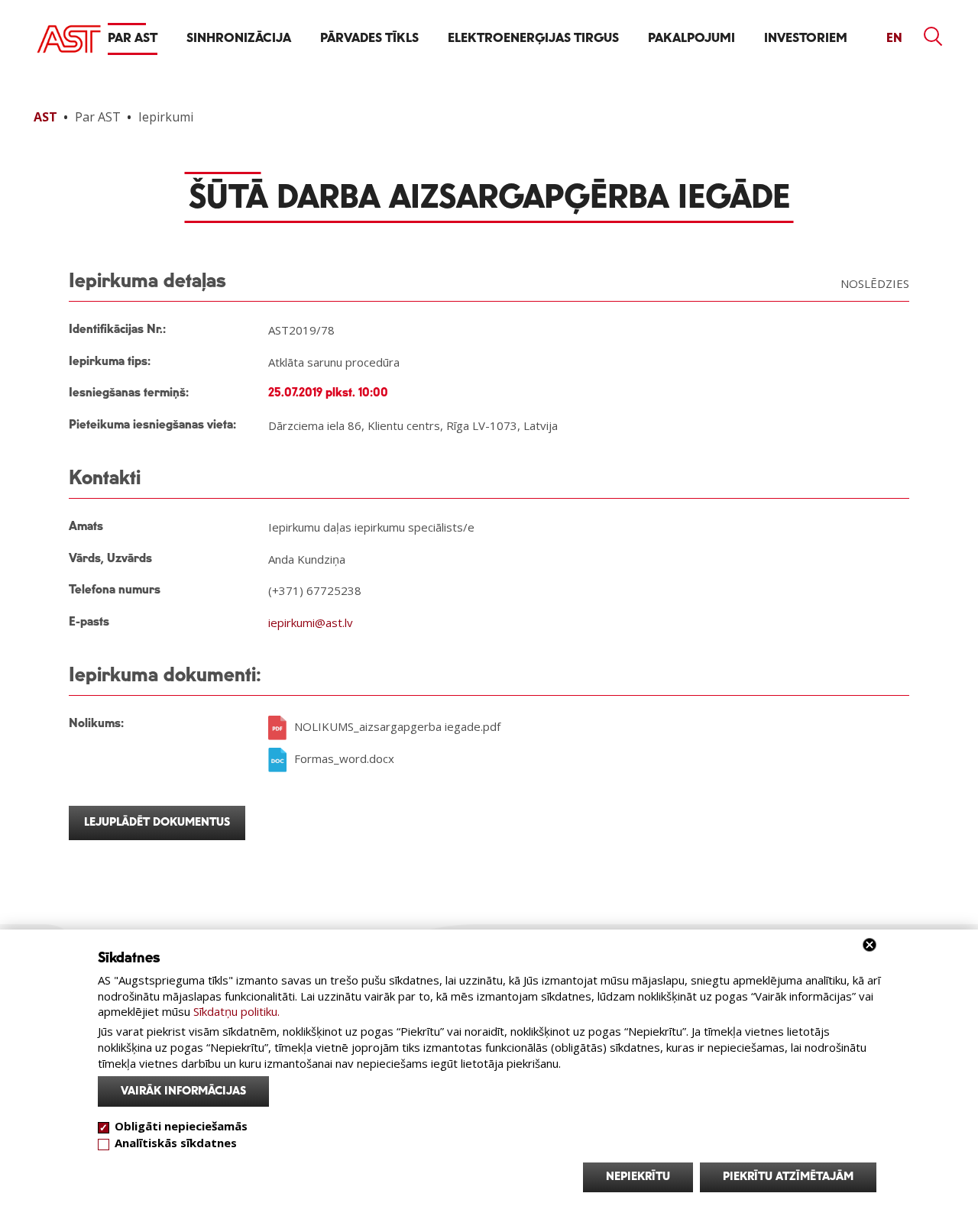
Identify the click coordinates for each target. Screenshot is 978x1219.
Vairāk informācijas (183, 1090)
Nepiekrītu (638, 1177)
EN (894, 38)
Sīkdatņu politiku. (236, 1011)
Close (869, 945)
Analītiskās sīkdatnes (176, 1142)
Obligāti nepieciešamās (181, 1125)
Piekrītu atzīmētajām (788, 1177)
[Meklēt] (934, 37)
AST (45, 116)
